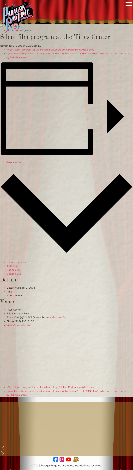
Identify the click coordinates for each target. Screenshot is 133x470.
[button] (66, 448)
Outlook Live (13, 274)
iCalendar (12, 266)
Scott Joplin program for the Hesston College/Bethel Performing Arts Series (50, 49)
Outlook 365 (13, 270)
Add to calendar (12, 162)
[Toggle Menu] (129, 4)
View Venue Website (18, 325)
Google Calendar (16, 262)
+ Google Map (58, 317)
